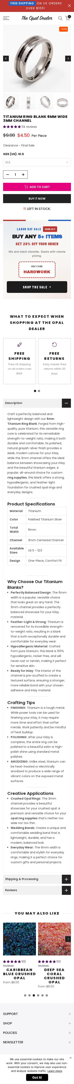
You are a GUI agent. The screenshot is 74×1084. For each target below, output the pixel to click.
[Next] (68, 58)
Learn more (54, 1070)
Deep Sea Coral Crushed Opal (54, 976)
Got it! (37, 1077)
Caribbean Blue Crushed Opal (19, 973)
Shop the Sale (35, 287)
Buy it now (37, 199)
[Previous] (6, 58)
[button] (12, 127)
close (69, 5)
